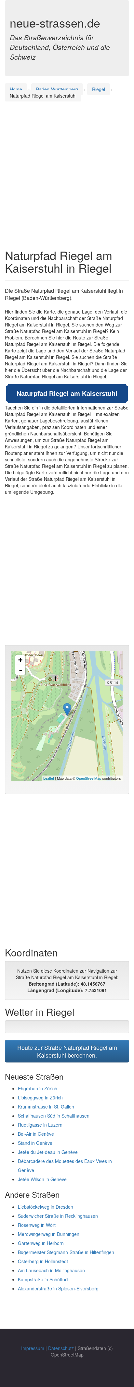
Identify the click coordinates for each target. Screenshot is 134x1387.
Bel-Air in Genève (36, 1134)
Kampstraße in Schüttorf (43, 1279)
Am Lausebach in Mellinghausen (51, 1270)
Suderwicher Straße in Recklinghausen (58, 1216)
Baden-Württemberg (57, 89)
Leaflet (48, 778)
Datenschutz (61, 1348)
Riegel (98, 89)
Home (16, 89)
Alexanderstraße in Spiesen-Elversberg (58, 1288)
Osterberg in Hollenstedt (43, 1261)
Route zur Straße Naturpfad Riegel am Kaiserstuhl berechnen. (67, 1051)
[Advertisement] (67, 169)
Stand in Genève (35, 1143)
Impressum (32, 1348)
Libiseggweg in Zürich (40, 1097)
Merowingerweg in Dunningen (48, 1234)
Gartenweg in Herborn (41, 1243)
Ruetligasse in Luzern (40, 1124)
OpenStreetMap (88, 778)
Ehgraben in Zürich (37, 1088)
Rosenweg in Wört (37, 1225)
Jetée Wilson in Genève (42, 1179)
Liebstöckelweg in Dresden (45, 1206)
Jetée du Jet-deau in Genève (48, 1152)
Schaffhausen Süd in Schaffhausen (53, 1115)
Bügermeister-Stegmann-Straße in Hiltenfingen (66, 1252)
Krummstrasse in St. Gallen (46, 1106)
